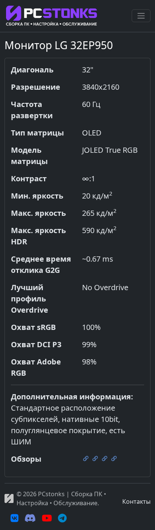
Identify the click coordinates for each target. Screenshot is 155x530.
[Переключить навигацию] (141, 15)
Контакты (136, 501)
